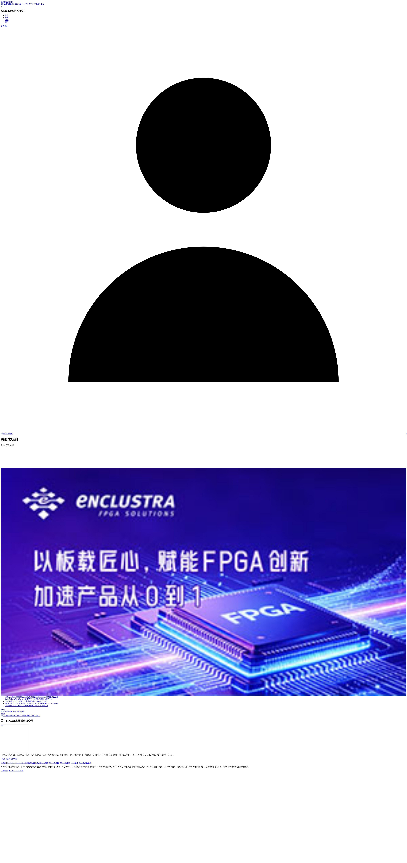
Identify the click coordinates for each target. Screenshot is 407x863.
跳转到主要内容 (7, 2)
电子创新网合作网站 (9, 759)
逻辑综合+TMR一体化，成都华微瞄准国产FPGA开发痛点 (26, 706)
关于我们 (4, 771)
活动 (6, 20)
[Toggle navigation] (2, 6)
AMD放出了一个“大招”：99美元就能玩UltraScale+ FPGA (26, 701)
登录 (2, 26)
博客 (6, 22)
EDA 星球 (74, 763)
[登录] (203, 432)
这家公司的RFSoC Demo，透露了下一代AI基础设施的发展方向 (28, 699)
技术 (6, 17)
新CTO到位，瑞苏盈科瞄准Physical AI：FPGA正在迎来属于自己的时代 (31, 703)
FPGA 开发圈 (54, 763)
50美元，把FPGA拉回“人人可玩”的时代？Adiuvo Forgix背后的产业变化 (31, 697)
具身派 (3, 763)
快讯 (6, 15)
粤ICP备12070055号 (16, 771)
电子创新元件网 (42, 763)
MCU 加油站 (65, 763)
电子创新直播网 (85, 763)
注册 (6, 26)
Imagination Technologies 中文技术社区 (21, 763)
